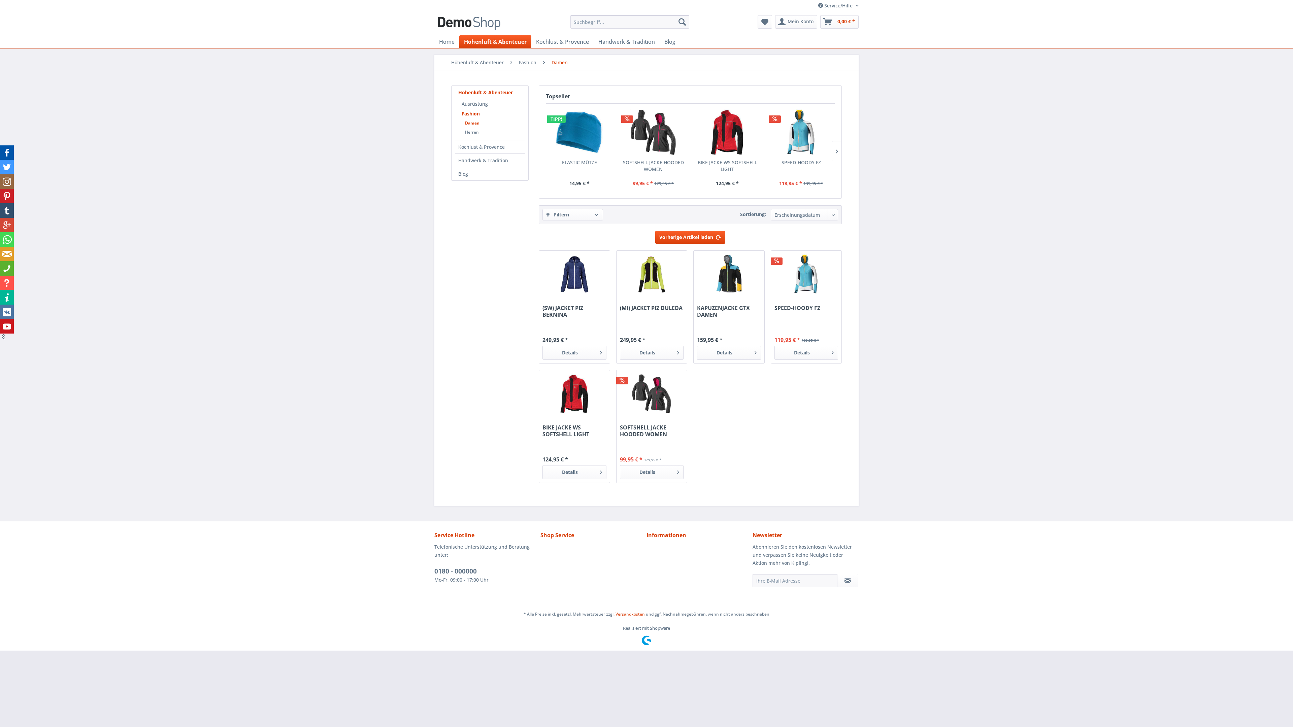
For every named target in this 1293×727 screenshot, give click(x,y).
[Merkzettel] (765, 22)
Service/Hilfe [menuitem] (838, 5)
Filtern (561, 214)
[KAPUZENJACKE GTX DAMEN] (729, 274)
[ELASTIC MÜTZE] (579, 132)
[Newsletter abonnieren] (847, 580)
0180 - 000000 (455, 571)
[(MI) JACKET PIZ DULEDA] (652, 274)
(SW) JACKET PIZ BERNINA (562, 311)
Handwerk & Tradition (483, 160)
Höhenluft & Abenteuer (485, 92)
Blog (463, 174)
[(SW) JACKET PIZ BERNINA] (574, 274)
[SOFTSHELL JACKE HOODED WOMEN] (654, 132)
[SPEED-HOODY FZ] (801, 132)
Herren (472, 132)
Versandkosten (630, 614)
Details (570, 352)
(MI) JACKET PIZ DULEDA (651, 308)
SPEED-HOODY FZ (801, 162)
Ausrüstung (475, 104)
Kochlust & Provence (481, 147)
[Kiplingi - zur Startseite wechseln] (469, 23)
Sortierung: (753, 214)
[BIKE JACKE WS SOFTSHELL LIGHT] (727, 132)
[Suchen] (682, 22)
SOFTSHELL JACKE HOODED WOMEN (653, 165)
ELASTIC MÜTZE (579, 162)
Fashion (471, 113)
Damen (472, 123)
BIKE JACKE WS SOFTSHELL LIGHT (727, 165)
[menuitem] (629, 22)
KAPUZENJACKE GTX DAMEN (723, 311)
